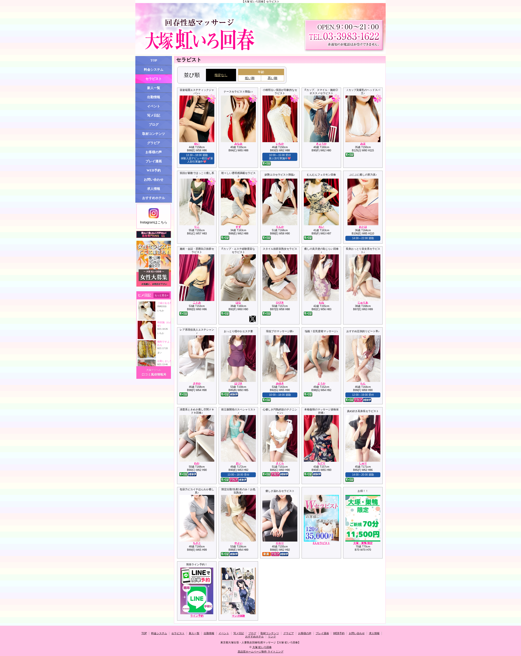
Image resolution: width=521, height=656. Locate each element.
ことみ (197, 302)
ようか (321, 383)
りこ (196, 226)
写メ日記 (153, 115)
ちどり (321, 463)
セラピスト (154, 78)
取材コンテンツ (153, 133)
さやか (197, 383)
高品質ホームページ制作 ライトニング (260, 651)
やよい (238, 543)
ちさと (197, 543)
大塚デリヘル (153, 370)
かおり (280, 543)
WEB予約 (154, 170)
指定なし (221, 75)
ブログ (154, 124)
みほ (363, 143)
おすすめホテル (153, 198)
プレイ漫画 (154, 161)
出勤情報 (153, 97)
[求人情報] (153, 287)
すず (238, 226)
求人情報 (153, 188)
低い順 (250, 78)
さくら (280, 463)
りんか (280, 226)
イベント (153, 106)
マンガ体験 (238, 615)
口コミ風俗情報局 (154, 374)
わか (196, 463)
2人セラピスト (321, 543)
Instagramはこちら (153, 222)
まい (238, 463)
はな (238, 302)
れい (321, 226)
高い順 (272, 78)
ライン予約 (197, 615)
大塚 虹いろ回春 (262, 647)
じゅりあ (363, 302)
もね (321, 302)
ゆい (196, 143)
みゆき (280, 383)
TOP (153, 60)
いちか (280, 143)
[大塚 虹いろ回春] (260, 28)
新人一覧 (153, 88)
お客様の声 (154, 152)
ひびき (280, 302)
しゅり (363, 463)
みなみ (238, 143)
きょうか (321, 143)
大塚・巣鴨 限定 (363, 543)
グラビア (153, 143)
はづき (238, 383)
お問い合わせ (153, 179)
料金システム (153, 69)
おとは (363, 226)
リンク (272, 636)
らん (363, 383)
